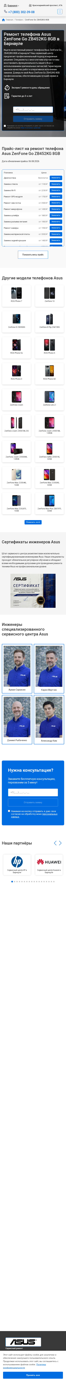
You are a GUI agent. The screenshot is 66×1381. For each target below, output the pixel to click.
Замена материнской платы (17, 234)
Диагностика (10, 178)
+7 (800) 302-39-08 (21, 11)
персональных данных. (31, 128)
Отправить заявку (33, 119)
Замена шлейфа (11, 215)
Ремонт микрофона (13, 209)
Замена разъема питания (15, 221)
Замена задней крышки (15, 240)
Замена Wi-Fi (10, 190)
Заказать (55, 178)
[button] (55, 843)
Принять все (33, 1375)
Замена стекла (11, 184)
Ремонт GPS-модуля (13, 196)
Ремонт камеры (11, 228)
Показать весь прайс (33, 254)
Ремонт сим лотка (12, 203)
